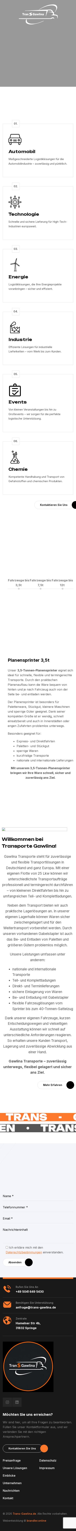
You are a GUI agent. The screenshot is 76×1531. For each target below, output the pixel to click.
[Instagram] (7, 1402)
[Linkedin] (17, 1402)
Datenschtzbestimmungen (24, 1252)
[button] (54, 505)
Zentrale (21, 1318)
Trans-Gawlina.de (24, 1513)
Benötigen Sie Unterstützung (34, 1302)
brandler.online (36, 1520)
